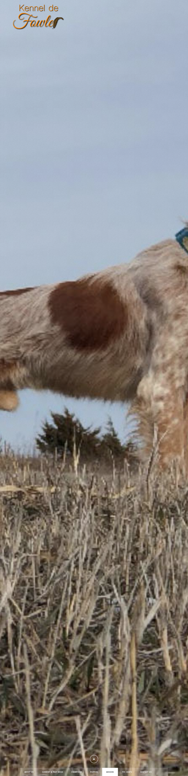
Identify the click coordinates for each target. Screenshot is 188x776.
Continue (94, 759)
